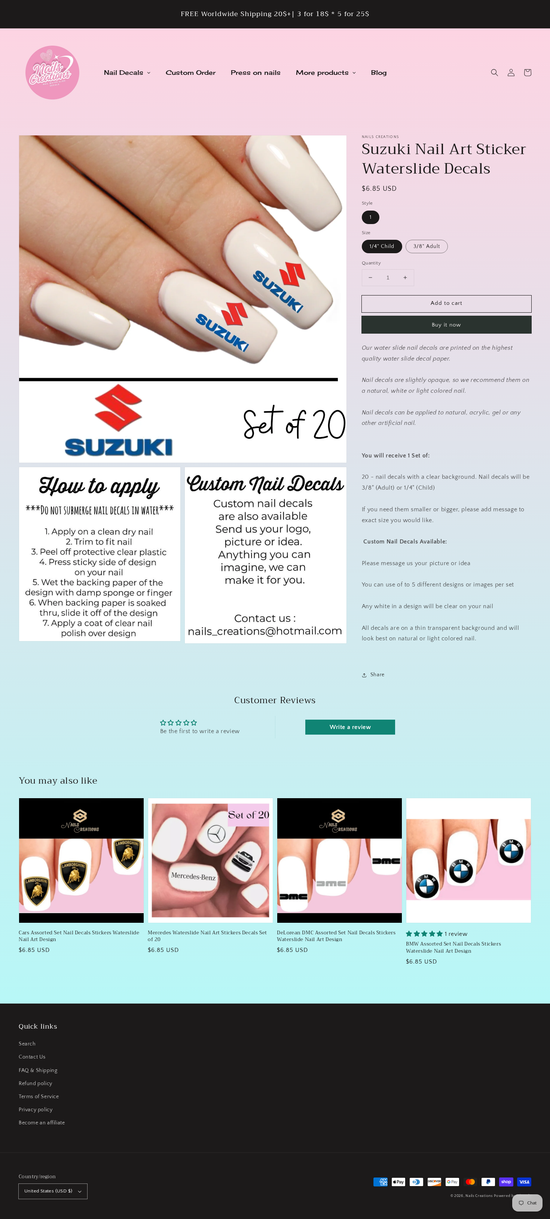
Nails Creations (479, 1196)
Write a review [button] (350, 727)
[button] (494, 72)
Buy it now (446, 325)
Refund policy (35, 1084)
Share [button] (377, 675)
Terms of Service (39, 1097)
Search (27, 1044)
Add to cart (446, 303)
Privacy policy (35, 1110)
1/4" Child (382, 246)
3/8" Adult (426, 246)
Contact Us (32, 1057)
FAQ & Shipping (38, 1070)
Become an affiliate (42, 1123)
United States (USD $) (48, 1191)
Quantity (371, 263)
